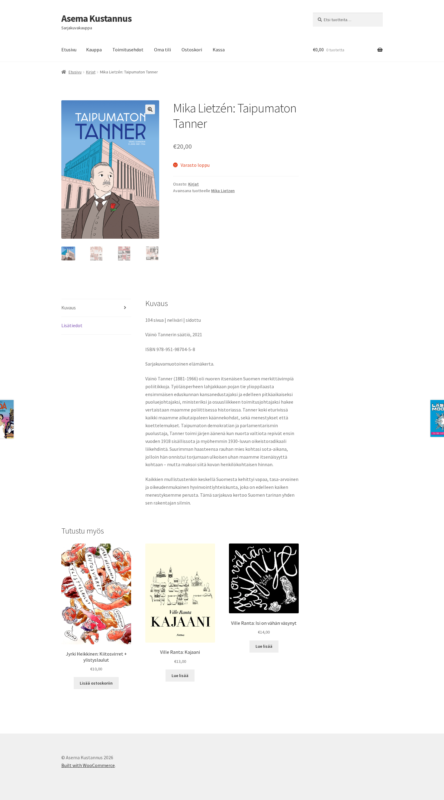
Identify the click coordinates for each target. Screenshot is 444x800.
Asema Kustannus (96, 18)
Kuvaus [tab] (68, 308)
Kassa (219, 50)
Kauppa (94, 50)
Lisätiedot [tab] (71, 325)
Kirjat (90, 72)
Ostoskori (192, 50)
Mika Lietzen (223, 190)
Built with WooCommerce (88, 765)
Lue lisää (180, 675)
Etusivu (68, 50)
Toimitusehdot (127, 50)
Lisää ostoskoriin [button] (96, 683)
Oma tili (162, 50)
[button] (150, 109)
